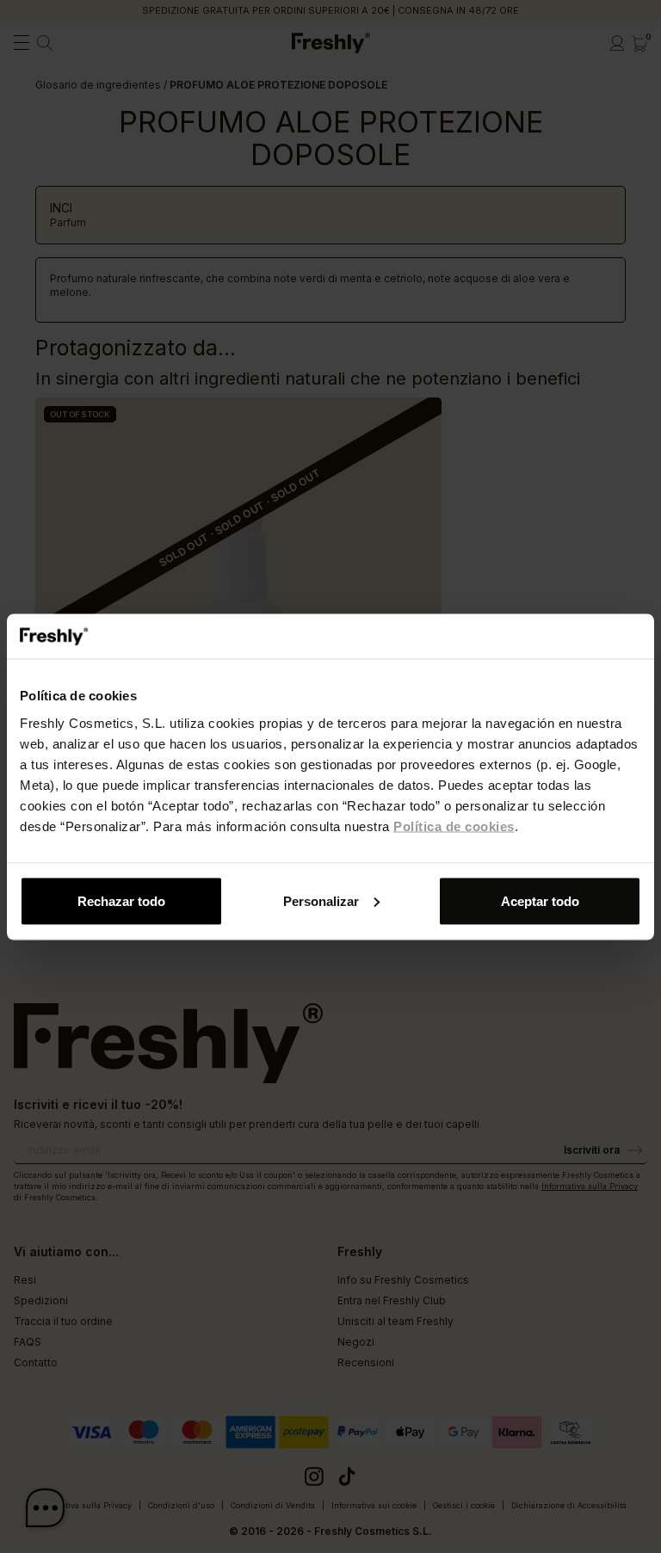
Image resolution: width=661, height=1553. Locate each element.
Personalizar (321, 900)
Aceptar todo (540, 900)
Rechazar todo (121, 900)
